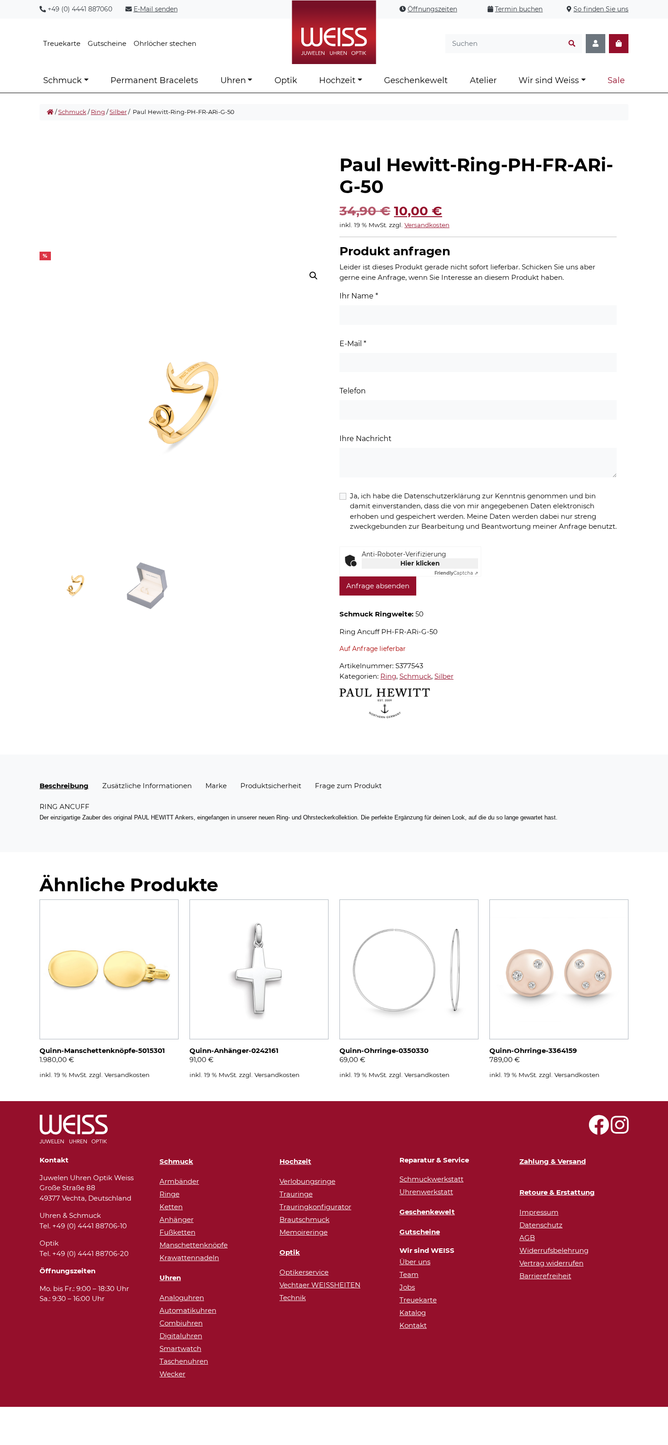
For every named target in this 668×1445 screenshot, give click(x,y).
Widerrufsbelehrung (553, 1250)
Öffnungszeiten (432, 9)
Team (409, 1274)
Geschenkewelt (416, 80)
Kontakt (413, 1325)
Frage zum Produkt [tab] (348, 785)
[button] (313, 276)
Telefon (352, 391)
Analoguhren (182, 1297)
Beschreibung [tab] (64, 785)
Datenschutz (541, 1225)
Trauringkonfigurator (315, 1206)
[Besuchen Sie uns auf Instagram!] (619, 1130)
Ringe (169, 1194)
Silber (118, 111)
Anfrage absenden (377, 585)
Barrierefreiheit (545, 1275)
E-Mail (352, 343)
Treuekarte (61, 43)
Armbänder (179, 1181)
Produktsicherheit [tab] (270, 785)
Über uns (414, 1261)
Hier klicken (420, 563)
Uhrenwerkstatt (426, 1191)
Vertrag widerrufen (551, 1263)
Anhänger (177, 1219)
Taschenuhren (184, 1361)
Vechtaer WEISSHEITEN (319, 1285)
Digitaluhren (181, 1335)
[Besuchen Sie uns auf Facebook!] (598, 1130)
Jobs (407, 1287)
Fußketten (177, 1232)
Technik (292, 1297)
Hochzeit (337, 80)
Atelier (483, 80)
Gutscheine (107, 43)
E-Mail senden (156, 9)
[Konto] (595, 44)
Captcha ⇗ (456, 573)
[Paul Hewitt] (384, 703)
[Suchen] (572, 44)
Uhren (233, 80)
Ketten (171, 1206)
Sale (616, 80)
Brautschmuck (304, 1219)
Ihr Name (358, 296)
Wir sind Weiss (548, 80)
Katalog (412, 1312)
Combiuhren (181, 1323)
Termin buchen (519, 9)
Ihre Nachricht (365, 438)
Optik (285, 80)
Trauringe (296, 1194)
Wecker (172, 1374)
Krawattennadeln (189, 1257)
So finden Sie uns (600, 9)
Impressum (538, 1212)
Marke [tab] (216, 785)
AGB (527, 1237)
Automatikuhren (188, 1310)
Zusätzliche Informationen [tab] (147, 785)
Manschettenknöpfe (194, 1245)
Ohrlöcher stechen (165, 43)
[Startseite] (50, 112)
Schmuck (62, 80)
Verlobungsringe (307, 1181)
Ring (98, 111)
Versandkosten (426, 224)
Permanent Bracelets (154, 80)
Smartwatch (180, 1348)
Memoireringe (303, 1232)
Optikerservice (304, 1272)
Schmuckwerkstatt (431, 1179)
